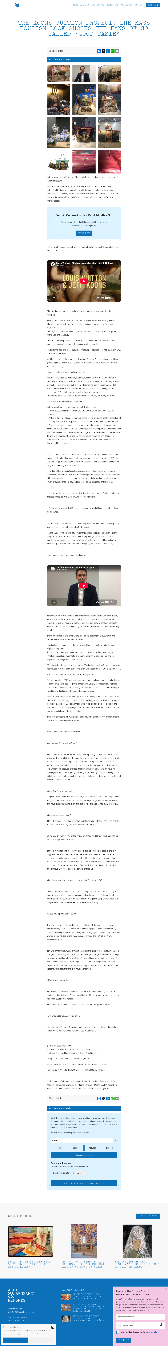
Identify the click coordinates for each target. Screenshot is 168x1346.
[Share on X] (103, 51)
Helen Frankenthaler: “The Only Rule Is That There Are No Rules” (29, 1264)
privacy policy (152, 1332)
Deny (41, 1340)
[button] (52, 1327)
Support (152, 5)
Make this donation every (65, 1173)
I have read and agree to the (139, 1332)
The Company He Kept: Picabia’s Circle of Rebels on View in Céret (137, 1264)
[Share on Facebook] (99, 51)
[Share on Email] (117, 51)
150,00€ (109, 1148)
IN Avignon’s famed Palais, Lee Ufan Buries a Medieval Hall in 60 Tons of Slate (83, 1264)
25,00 (58, 1148)
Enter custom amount (84, 1155)
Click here (84, 233)
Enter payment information (84, 1183)
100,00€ (92, 1148)
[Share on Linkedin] (108, 51)
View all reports (148, 1216)
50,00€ (75, 1148)
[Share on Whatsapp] (113, 51)
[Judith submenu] (143, 4)
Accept (15, 1340)
